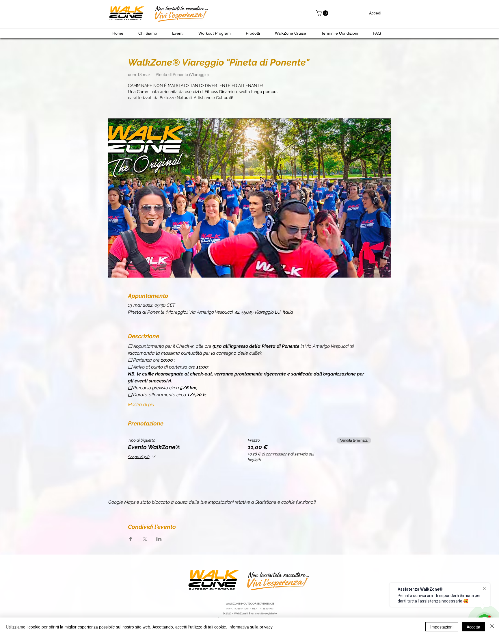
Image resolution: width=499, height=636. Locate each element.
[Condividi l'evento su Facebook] (130, 539)
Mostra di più (141, 404)
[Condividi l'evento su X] (145, 539)
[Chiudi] (492, 626)
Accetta (473, 627)
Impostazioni (441, 627)
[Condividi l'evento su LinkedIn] (159, 539)
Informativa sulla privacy (250, 627)
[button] (322, 13)
